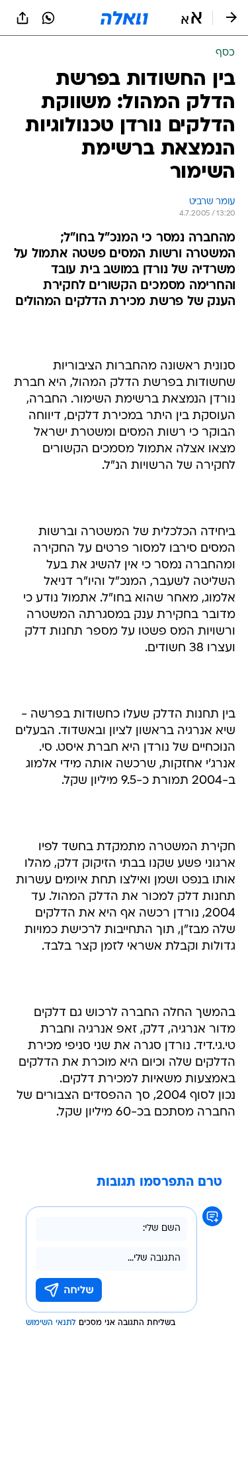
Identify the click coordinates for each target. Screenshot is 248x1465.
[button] (191, 18)
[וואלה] (124, 18)
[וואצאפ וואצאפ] (48, 18)
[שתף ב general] (22, 18)
